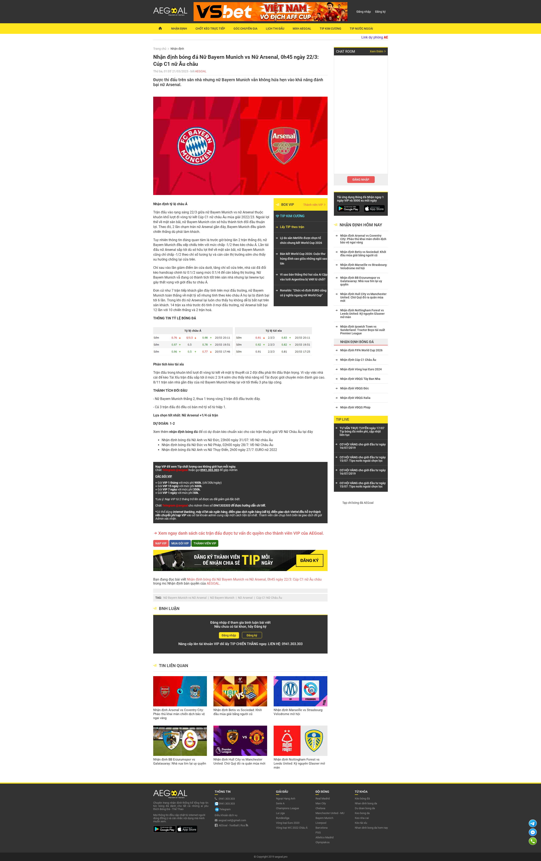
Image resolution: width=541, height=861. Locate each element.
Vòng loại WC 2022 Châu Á (291, 827)
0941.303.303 (292, 644)
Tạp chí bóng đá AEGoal (357, 502)
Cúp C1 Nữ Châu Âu (269, 597)
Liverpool (321, 822)
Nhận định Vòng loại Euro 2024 (361, 369)
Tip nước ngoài (361, 28)
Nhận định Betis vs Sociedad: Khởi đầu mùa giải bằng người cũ (237, 712)
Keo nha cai (362, 818)
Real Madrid (323, 798)
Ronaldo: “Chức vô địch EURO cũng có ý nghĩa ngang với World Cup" (303, 293)
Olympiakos (323, 842)
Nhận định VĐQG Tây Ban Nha (360, 378)
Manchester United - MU (330, 813)
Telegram (225, 809)
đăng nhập (360, 179)
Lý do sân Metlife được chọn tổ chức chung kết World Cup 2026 (301, 240)
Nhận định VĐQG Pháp (355, 407)
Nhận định (179, 28)
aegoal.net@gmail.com (232, 820)
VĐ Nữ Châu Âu (290, 432)
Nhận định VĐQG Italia (355, 398)
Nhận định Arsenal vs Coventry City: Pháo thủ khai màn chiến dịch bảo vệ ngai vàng (179, 714)
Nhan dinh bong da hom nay (371, 827)
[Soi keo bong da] (160, 28)
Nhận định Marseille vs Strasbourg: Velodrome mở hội (298, 712)
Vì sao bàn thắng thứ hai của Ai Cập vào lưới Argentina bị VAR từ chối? (303, 277)
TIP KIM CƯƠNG (292, 216)
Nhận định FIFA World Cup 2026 (361, 350)
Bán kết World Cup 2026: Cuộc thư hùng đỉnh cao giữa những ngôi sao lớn (303, 258)
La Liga (280, 813)
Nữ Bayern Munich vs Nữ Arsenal (184, 597)
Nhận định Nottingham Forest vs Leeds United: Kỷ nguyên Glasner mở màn (299, 763)
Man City (321, 803)
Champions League (287, 808)
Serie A (280, 803)
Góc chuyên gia (245, 28)
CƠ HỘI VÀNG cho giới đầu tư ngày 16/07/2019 (363, 446)
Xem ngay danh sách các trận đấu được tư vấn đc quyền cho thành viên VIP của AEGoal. (241, 533)
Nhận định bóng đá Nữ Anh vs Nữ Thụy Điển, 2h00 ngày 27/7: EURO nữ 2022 (219, 450)
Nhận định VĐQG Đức (354, 388)
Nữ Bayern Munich (222, 597)
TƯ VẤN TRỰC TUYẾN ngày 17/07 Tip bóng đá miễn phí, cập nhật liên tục (362, 431)
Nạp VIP (161, 543)
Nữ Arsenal (245, 597)
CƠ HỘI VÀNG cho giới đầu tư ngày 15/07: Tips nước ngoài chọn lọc (363, 459)
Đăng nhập (364, 11)
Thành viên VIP (313, 204)
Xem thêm (377, 51)
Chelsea (320, 808)
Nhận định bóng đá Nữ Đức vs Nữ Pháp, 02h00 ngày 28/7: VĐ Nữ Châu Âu (217, 445)
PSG (318, 832)
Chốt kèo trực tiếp (210, 28)
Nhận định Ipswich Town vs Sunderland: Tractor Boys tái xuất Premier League (362, 330)
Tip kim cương (330, 28)
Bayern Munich (324, 818)
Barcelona (322, 827)
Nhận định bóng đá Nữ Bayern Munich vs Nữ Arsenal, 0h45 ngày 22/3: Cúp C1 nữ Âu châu (254, 579)
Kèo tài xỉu (361, 822)
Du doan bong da (365, 808)
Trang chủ (159, 48)
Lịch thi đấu (275, 28)
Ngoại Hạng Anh (285, 798)
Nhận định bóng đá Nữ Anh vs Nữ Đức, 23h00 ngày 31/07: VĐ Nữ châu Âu (217, 440)
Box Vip (287, 205)
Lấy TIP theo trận (292, 227)
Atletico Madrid (324, 837)
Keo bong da (362, 813)
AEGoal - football (229, 825)
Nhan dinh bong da (366, 803)
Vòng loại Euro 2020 (287, 822)
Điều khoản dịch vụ (226, 815)
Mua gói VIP (180, 543)
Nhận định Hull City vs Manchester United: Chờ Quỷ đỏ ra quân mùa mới (239, 761)
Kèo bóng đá (362, 798)
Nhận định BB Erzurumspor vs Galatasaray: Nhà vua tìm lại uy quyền (179, 761)
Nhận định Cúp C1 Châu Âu (358, 359)
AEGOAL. (213, 583)
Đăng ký (380, 11)
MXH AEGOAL (302, 28)
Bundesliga (282, 818)
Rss (243, 825)
